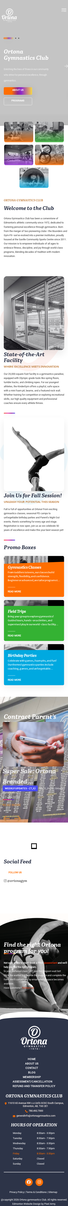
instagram (39, 1182)
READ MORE (12, 805)
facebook (29, 1182)
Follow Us (15, 872)
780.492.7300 (35, 1110)
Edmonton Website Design (26, 1203)
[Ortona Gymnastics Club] (22, 26)
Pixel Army (49, 1203)
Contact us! (28, 987)
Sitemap (52, 1192)
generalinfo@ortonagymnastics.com (35, 1115)
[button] (64, 26)
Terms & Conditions (36, 1192)
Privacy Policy (16, 1192)
